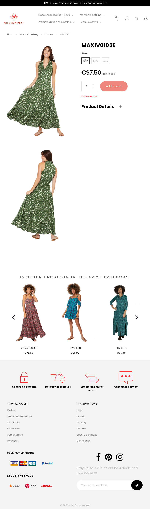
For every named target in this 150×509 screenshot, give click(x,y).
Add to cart (114, 86)
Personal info (15, 434)
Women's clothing (90, 15)
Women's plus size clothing (54, 22)
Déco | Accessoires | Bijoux (54, 15)
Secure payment (87, 434)
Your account (18, 403)
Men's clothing (89, 22)
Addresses (13, 428)
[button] (127, 18)
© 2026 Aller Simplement (75, 505)
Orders (11, 410)
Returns (81, 428)
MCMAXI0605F (28, 348)
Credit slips (14, 422)
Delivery (81, 422)
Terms (80, 416)
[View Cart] (146, 18)
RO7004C (121, 348)
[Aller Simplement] (13, 18)
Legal (80, 410)
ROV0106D (75, 348)
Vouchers (13, 441)
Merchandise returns (19, 416)
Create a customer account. (89, 3)
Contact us (83, 441)
